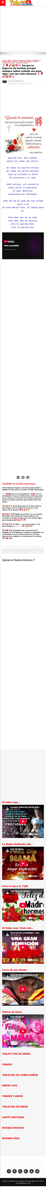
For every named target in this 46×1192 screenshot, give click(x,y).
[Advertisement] (23, 29)
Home (4, 60)
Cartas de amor (25, 61)
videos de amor (22, 63)
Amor (9, 60)
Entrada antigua (9, 552)
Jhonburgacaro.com (23, 1183)
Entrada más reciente (35, 552)
